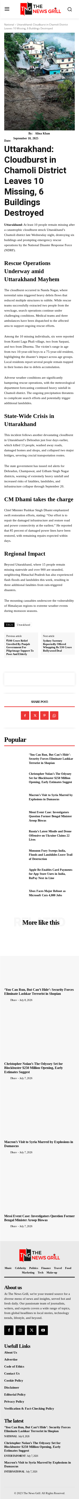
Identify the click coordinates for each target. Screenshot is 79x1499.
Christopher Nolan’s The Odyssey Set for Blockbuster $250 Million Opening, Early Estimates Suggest (50, 778)
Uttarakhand (23, 624)
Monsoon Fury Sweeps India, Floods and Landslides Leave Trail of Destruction (50, 855)
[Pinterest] (44, 715)
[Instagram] (20, 1330)
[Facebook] (25, 715)
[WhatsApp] (54, 715)
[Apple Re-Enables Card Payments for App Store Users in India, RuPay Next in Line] (14, 874)
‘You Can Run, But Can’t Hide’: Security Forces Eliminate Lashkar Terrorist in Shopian (51, 759)
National (9, 24)
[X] (35, 715)
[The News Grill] (40, 8)
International (14, 1471)
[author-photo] (7, 1000)
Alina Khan (42, 133)
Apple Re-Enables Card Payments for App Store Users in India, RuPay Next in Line (50, 874)
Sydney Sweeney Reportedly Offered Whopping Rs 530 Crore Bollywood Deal (57, 645)
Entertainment (15, 1455)
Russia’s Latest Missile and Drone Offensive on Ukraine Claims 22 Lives (50, 835)
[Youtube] (43, 1330)
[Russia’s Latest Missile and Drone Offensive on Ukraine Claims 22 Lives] (14, 835)
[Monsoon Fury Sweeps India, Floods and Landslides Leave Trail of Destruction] (14, 854)
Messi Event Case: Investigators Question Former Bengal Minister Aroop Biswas (50, 816)
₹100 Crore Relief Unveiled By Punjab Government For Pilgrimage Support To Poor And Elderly (20, 647)
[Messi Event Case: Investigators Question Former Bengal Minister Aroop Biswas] (14, 816)
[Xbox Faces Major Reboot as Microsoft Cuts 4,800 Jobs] (14, 893)
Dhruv (13, 1000)
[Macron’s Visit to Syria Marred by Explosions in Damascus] (14, 797)
